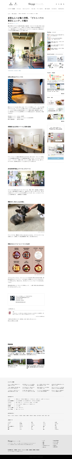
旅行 (43, 429)
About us (19, 449)
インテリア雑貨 (35, 402)
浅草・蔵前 (39, 415)
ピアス (32, 423)
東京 (19, 70)
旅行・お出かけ (14, 13)
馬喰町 (28, 415)
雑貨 (16, 409)
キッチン (9, 423)
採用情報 (34, 449)
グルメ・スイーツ (21, 409)
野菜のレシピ (18, 399)
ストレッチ (9, 404)
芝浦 (48, 415)
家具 (16, 402)
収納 (8, 427)
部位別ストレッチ (32, 404)
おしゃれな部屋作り (11, 400)
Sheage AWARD (56, 440)
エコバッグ (56, 423)
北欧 (32, 426)
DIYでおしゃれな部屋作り (36, 400)
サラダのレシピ (32, 399)
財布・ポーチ (21, 407)
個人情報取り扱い (10, 449)
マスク (56, 426)
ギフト (32, 429)
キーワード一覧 (55, 442)
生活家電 (9, 405)
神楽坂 (35, 415)
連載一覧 (62, 121)
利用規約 (15, 449)
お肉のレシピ (38, 399)
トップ (9, 13)
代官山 (9, 415)
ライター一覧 (55, 443)
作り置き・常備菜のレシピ (25, 399)
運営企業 (37, 449)
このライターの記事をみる (40, 316)
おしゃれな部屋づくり (11, 426)
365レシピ (44, 447)
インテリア (9, 402)
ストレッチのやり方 (19, 404)
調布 (46, 415)
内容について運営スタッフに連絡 (13, 320)
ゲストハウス (11, 70)
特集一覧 (62, 93)
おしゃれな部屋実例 (19, 400)
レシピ (9, 399)
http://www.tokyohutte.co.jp (40, 104)
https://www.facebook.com (40, 274)
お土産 (56, 422)
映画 (43, 426)
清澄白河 (31, 415)
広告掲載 (30, 449)
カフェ (44, 422)
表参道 (24, 415)
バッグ (17, 407)
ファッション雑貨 (10, 407)
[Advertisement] (17, 331)
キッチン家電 (18, 405)
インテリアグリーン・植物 (28, 402)
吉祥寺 (43, 415)
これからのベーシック (46, 445)
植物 (8, 429)
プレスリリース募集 (25, 449)
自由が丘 (16, 415)
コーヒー (16, 70)
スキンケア (21, 426)
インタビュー (57, 429)
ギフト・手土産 (10, 409)
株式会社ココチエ (14, 451)
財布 (32, 422)
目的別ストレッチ (26, 404)
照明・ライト (20, 402)
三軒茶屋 (20, 415)
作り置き (21, 423)
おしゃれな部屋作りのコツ (27, 400)
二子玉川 (12, 415)
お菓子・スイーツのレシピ (45, 399)
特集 (43, 442)
